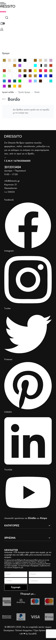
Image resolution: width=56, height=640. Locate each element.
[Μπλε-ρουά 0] (4, 81)
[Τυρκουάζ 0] (51, 81)
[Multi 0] (9, 65)
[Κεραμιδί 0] (30, 71)
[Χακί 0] (9, 86)
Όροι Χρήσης (39, 631)
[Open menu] (3, 3)
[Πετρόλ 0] (15, 81)
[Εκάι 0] (51, 65)
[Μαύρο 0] (25, 76)
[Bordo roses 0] (30, 60)
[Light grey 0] (46, 60)
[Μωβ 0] (9, 81)
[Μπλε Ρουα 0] (46, 76)
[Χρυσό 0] (15, 86)
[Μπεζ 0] (35, 76)
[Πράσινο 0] (20, 81)
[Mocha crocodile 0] (4, 65)
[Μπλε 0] (40, 76)
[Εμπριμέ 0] (15, 71)
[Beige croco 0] (9, 60)
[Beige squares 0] (15, 60)
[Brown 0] (35, 60)
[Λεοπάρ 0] (9, 76)
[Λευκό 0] (15, 76)
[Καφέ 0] (25, 71)
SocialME (32, 634)
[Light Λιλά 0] (51, 60)
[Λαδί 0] (51, 71)
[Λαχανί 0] (4, 76)
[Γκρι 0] (46, 65)
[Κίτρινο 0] (35, 71)
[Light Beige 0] (40, 60)
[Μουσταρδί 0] (30, 76)
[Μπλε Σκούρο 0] (51, 76)
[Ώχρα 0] (20, 86)
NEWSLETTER (11, 550)
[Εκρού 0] (9, 71)
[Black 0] (20, 60)
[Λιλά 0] (20, 76)
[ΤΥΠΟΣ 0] (46, 81)
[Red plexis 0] (25, 65)
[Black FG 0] (25, 60)
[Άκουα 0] (35, 65)
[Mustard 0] (15, 65)
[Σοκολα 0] (40, 81)
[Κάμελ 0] (20, 71)
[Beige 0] (4, 60)
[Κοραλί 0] (46, 71)
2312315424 (12, 167)
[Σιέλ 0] (35, 81)
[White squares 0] (30, 65)
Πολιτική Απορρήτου (23, 631)
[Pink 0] (20, 65)
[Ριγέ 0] (25, 81)
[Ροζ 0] (30, 81)
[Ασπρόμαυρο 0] (40, 65)
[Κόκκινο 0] (40, 71)
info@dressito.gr (12, 181)
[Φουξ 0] (4, 86)
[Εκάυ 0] (4, 71)
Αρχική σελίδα (8, 92)
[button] (3, 11)
